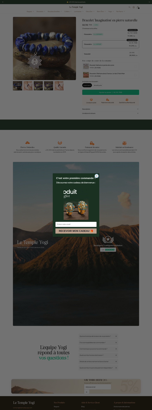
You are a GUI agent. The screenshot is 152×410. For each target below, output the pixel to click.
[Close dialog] (96, 176)
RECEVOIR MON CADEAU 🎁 (76, 231)
